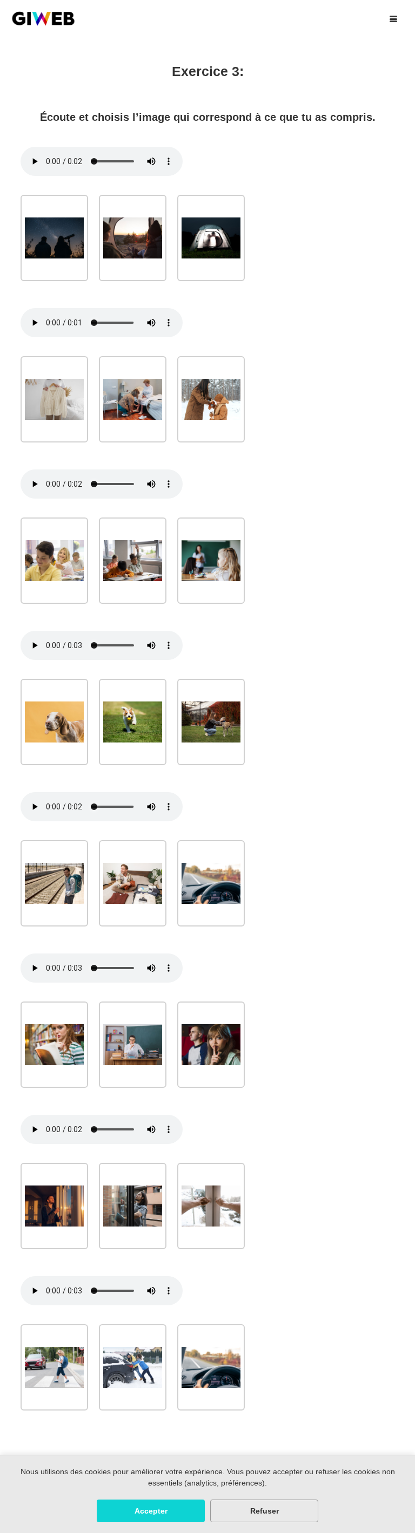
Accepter (151, 1511)
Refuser (264, 1511)
